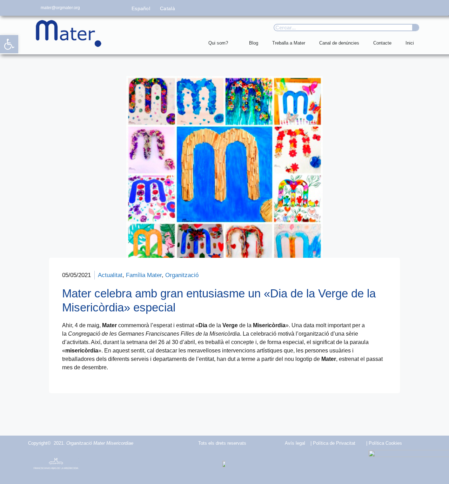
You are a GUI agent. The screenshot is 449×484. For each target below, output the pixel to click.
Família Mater (144, 275)
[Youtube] (401, 8)
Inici (410, 43)
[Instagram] (385, 8)
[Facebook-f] (354, 8)
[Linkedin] (416, 8)
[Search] (415, 28)
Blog (253, 43)
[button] (9, 44)
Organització (182, 275)
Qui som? (218, 43)
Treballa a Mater (288, 43)
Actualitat (110, 275)
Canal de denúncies (339, 43)
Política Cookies (385, 443)
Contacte (382, 43)
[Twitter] (369, 8)
